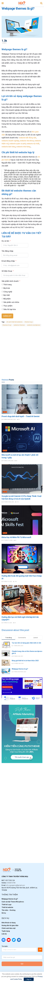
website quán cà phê (17, 143)
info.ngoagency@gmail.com (15, 885)
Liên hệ (4, 934)
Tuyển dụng (6, 931)
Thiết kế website (7, 907)
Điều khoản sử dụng (8, 922)
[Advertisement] (22, 352)
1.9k (15, 581)
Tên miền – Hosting (8, 910)
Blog (5, 412)
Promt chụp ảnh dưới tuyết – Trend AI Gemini (21, 416)
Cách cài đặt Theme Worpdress (13, 902)
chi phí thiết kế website (14, 322)
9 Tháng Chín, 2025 (8, 460)
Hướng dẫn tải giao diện (10, 925)
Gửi (22, 964)
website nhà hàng (23, 147)
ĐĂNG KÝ (7, 316)
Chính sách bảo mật (8, 928)
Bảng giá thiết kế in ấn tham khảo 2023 (25, 660)
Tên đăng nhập (7, 251)
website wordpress (33, 325)
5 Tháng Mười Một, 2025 (9, 419)
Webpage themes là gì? (20, 669)
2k (18, 419)
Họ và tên (5, 241)
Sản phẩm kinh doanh (10, 281)
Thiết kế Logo (6, 904)
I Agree (29, 979)
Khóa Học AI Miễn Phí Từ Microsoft (16, 537)
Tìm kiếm (5, 946)
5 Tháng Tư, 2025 (7, 581)
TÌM (40, 950)
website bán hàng (9, 147)
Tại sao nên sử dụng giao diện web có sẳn (26, 643)
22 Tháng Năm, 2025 (8, 502)
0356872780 (11, 883)
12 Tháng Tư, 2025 (8, 540)
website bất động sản (27, 138)
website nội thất (32, 143)
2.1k (17, 502)
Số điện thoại (7, 271)
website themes (19, 325)
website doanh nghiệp (10, 141)
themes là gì (7, 325)
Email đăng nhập (8, 261)
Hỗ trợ (4, 913)
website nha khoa (27, 141)
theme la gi (29, 322)
